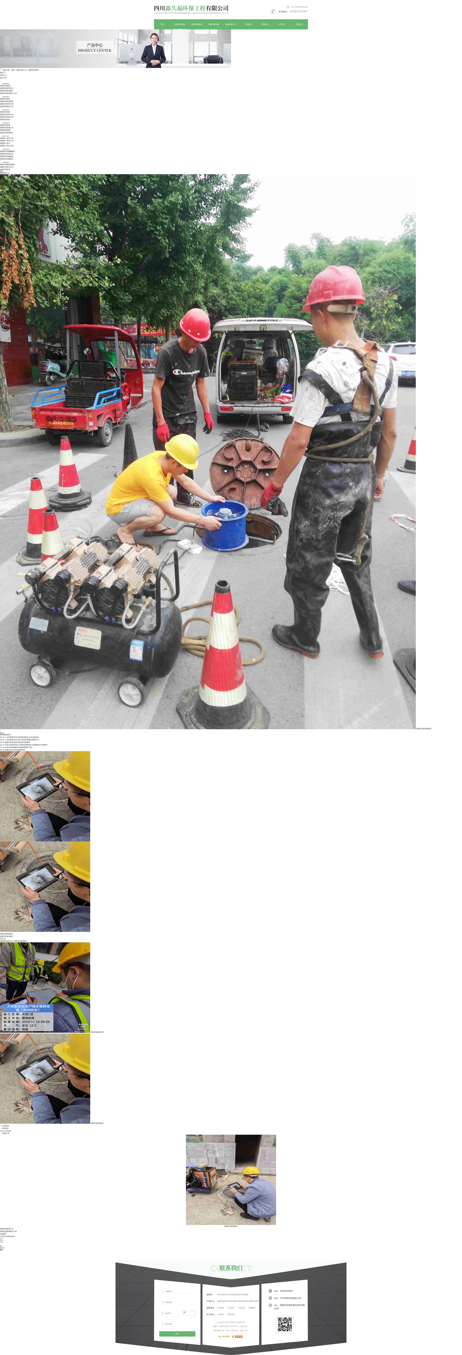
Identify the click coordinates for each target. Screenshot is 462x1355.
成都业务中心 (230, 24)
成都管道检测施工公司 (8, 93)
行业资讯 (231, 1308)
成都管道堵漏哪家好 (7, 151)
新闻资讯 (265, 24)
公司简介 (282, 24)
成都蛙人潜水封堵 (6, 146)
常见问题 (241, 1308)
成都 (242, 1330)
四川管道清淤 (222, 1294)
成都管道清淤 (213, 24)
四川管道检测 (243, 1294)
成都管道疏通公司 (6, 128)
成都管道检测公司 (6, 88)
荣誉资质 (231, 1314)
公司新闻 (220, 1308)
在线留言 (5, 1126)
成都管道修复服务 (6, 101)
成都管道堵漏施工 (6, 159)
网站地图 (217, 1330)
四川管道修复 (233, 1294)
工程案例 (248, 24)
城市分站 (234, 1330)
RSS (227, 1330)
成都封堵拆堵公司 (6, 167)
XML (223, 1330)
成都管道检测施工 (6, 91)
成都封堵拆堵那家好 (7, 164)
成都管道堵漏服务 (6, 156)
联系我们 (299, 24)
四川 (246, 1330)
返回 (1, 73)
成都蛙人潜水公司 (6, 138)
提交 (177, 1334)
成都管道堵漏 (6, 149)
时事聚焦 (252, 1308)
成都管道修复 (196, 24)
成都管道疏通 (6, 123)
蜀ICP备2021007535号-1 (229, 1326)
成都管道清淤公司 (6, 114)
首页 (162, 24)
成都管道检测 (179, 24)
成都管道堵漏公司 (6, 154)
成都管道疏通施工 (6, 133)
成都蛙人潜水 (6, 136)
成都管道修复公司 (6, 104)
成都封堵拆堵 (6, 162)
